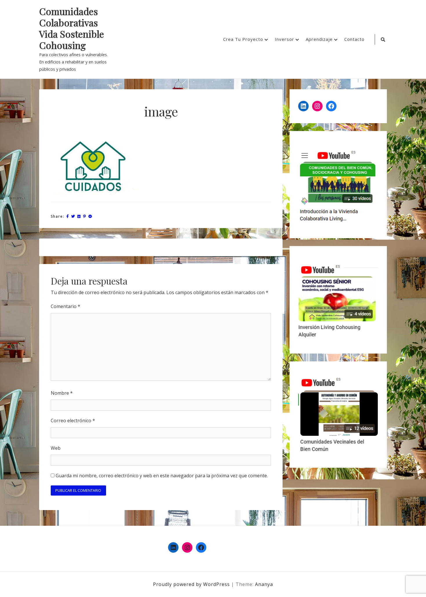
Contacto (354, 39)
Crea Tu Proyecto (243, 39)
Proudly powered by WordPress (192, 584)
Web (56, 448)
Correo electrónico (73, 420)
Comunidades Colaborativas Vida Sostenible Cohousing (71, 28)
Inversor (284, 39)
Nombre (62, 393)
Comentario (65, 306)
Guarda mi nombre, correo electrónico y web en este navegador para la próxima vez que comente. (162, 475)
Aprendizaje (319, 39)
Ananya (264, 584)
